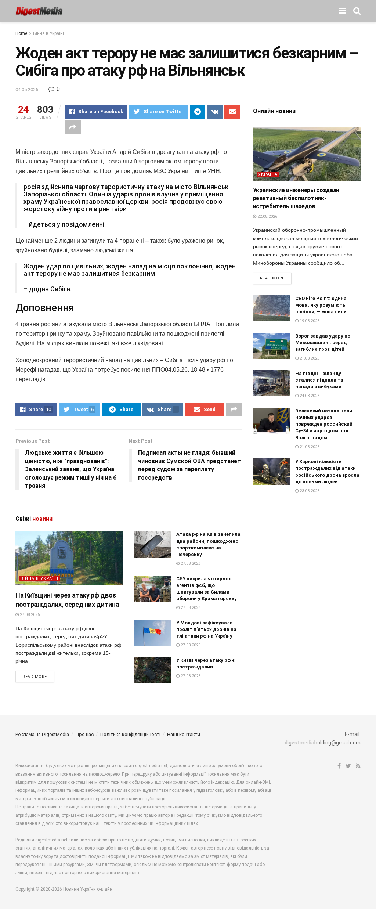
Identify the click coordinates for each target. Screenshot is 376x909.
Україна (268, 174)
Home (21, 33)
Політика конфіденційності (130, 734)
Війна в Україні (48, 33)
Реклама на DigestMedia (42, 734)
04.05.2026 (26, 89)
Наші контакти (183, 734)
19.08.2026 (309, 320)
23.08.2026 (309, 490)
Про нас (85, 734)
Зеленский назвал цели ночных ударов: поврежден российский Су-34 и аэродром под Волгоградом (323, 424)
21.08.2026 (309, 358)
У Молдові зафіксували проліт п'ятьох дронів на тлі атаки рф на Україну (206, 629)
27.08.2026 (29, 614)
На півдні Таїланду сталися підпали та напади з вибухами (319, 380)
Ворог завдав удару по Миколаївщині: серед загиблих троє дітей (322, 342)
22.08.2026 (266, 216)
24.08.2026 (309, 395)
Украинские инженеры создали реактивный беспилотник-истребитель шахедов (296, 198)
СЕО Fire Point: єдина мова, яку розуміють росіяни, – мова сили (321, 305)
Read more (34, 676)
